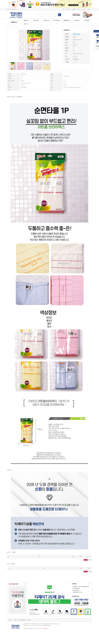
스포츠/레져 (77, 20)
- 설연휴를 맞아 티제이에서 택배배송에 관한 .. (81, 586)
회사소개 (10, 620)
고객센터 (88, 9)
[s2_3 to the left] (24, 584)
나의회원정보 (73, 9)
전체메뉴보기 (14, 22)
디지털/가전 (46, 20)
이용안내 (15, 620)
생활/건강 (26, 20)
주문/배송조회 (14, 9)
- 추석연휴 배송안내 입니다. (77, 592)
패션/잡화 (86, 20)
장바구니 (79, 9)
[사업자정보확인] (45, 628)
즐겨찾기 (8, 9)
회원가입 (68, 9)
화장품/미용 (66, 20)
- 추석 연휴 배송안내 (76, 588)
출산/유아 (36, 20)
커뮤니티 (26, 24)
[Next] (90, 12)
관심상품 (84, 9)
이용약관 (29, 620)
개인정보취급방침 (22, 620)
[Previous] (89, 12)
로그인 (63, 9)
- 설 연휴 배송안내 (75, 590)
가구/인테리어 (56, 20)
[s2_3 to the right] (26, 584)
